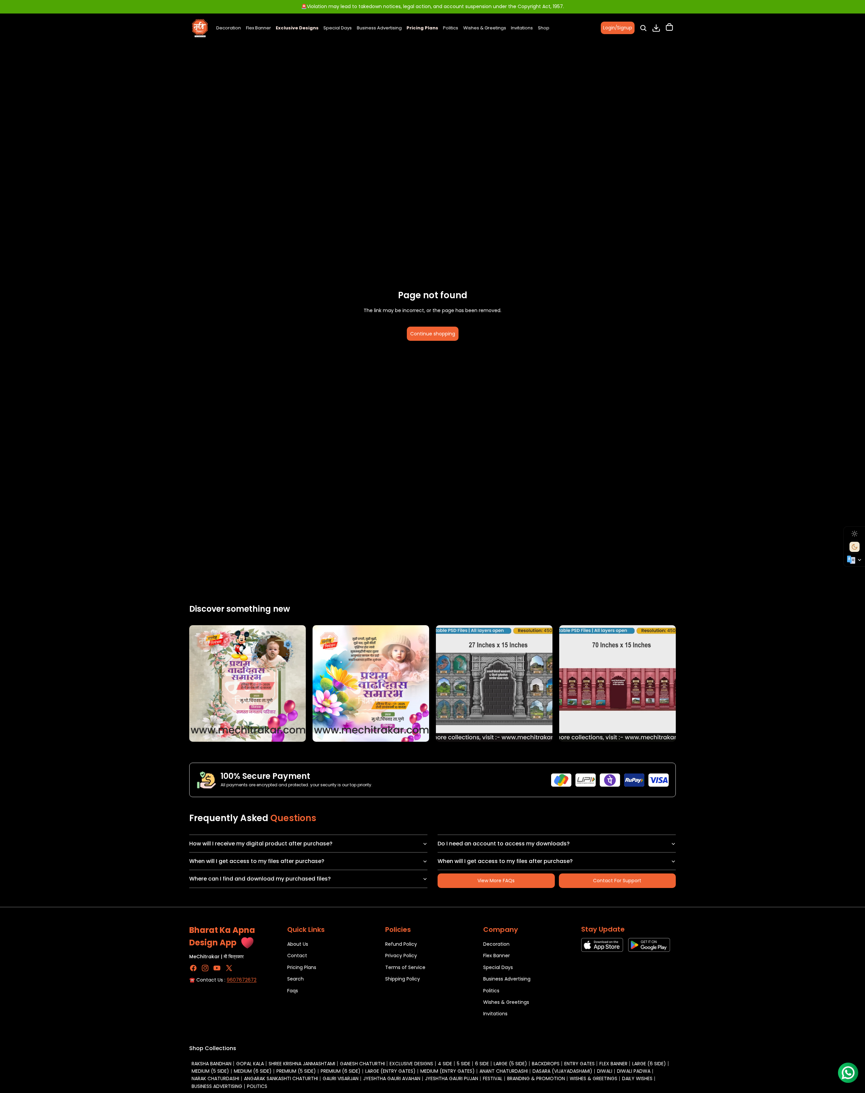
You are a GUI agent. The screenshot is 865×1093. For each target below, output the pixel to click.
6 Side (482, 1063)
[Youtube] (217, 968)
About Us (297, 944)
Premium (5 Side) (296, 1071)
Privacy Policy (401, 955)
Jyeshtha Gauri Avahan (391, 1078)
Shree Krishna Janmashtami (302, 1063)
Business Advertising (506, 978)
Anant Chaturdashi (503, 1071)
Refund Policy (401, 944)
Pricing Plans (301, 967)
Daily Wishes (637, 1078)
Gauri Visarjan (341, 1078)
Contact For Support (617, 880)
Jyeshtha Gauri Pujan (451, 1078)
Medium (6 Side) (253, 1071)
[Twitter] (229, 968)
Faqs (292, 990)
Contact (297, 955)
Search (295, 978)
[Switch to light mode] (854, 534)
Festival (492, 1078)
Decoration (496, 944)
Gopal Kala (250, 1063)
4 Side (445, 1063)
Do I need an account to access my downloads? (504, 843)
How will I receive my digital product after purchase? (260, 843)
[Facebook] (193, 968)
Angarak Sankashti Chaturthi (281, 1078)
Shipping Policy (402, 978)
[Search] (643, 28)
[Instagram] (205, 968)
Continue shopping (432, 333)
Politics (491, 990)
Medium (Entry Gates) (447, 1071)
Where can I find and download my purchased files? (260, 879)
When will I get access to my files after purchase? (256, 861)
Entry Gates (579, 1063)
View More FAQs (496, 880)
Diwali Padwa (633, 1071)
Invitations (495, 1013)
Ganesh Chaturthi (362, 1063)
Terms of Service (405, 967)
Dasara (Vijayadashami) (562, 1071)
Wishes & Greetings (506, 1002)
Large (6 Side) (649, 1063)
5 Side (463, 1063)
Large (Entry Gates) (390, 1071)
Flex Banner (496, 955)
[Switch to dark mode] (854, 547)
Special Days (498, 967)
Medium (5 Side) (210, 1071)
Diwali (604, 1071)
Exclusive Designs (411, 1063)
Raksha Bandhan (211, 1063)
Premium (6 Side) (341, 1071)
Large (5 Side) (510, 1063)
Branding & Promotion (536, 1078)
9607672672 (241, 979)
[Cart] (669, 28)
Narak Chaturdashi (215, 1078)
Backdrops (546, 1063)
